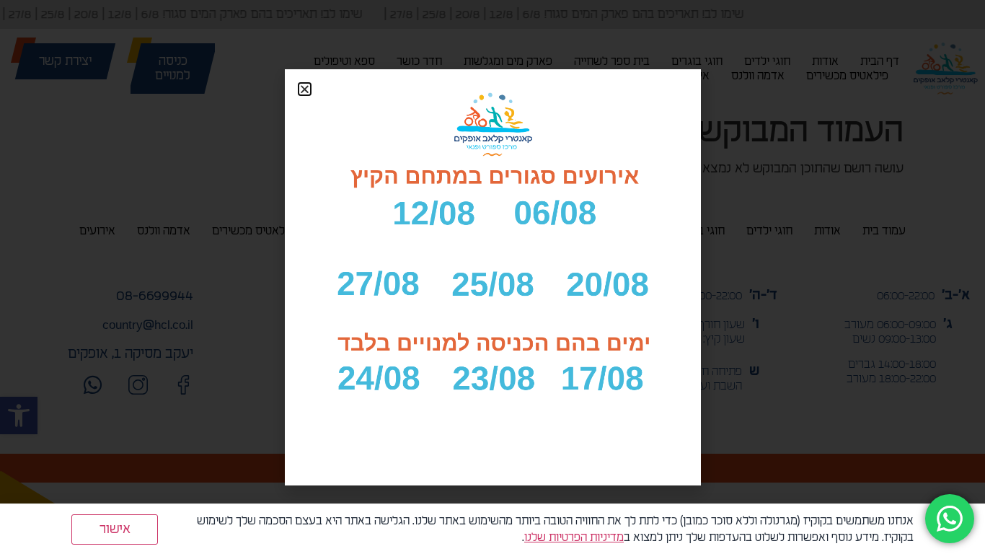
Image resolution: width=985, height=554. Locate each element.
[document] (492, 277)
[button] (304, 89)
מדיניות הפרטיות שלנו (574, 537)
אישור (115, 529)
